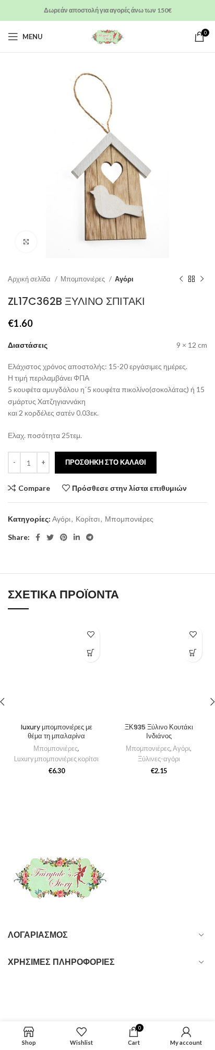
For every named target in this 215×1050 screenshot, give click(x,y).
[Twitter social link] (50, 537)
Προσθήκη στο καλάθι (105, 462)
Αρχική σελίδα (30, 279)
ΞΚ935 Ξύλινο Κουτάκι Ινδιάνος (159, 732)
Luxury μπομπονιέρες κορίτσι (56, 759)
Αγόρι (124, 279)
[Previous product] (181, 279)
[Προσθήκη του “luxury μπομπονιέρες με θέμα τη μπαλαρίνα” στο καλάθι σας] (90, 653)
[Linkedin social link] (76, 537)
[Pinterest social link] (63, 537)
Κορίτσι (88, 518)
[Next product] (202, 279)
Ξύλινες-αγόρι (159, 759)
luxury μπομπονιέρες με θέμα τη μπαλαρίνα (56, 732)
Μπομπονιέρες (83, 279)
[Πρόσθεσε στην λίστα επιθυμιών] (90, 635)
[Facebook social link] (37, 537)
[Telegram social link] (90, 537)
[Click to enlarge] (26, 241)
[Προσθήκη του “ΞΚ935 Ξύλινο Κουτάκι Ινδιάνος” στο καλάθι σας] (193, 653)
